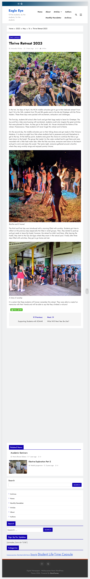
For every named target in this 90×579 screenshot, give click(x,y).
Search (11, 480)
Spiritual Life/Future (23, 555)
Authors (68, 12)
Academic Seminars (19, 452)
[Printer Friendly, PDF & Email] (16, 309)
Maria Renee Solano (19, 457)
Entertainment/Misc (12, 555)
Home (40, 12)
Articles (57, 12)
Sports (33, 554)
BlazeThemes (54, 573)
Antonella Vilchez (16, 48)
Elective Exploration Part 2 (40, 461)
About (48, 12)
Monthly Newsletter (53, 17)
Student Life (46, 554)
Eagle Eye (16, 10)
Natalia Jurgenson (37, 465)
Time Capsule (15, 37)
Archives (68, 17)
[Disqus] (45, 355)
